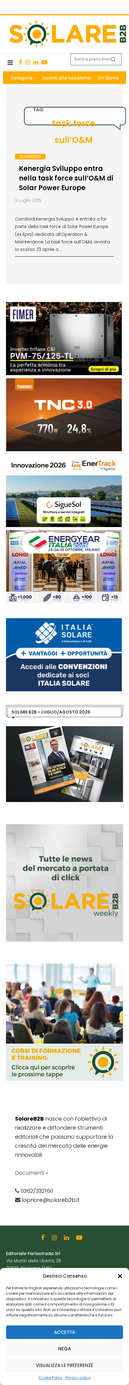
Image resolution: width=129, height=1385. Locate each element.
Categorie (21, 78)
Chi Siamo (108, 78)
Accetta (64, 1332)
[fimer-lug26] (64, 305)
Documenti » (31, 1173)
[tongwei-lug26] (64, 381)
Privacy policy (78, 1377)
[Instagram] (27, 62)
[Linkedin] (35, 62)
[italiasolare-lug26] (64, 621)
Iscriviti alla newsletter (67, 78)
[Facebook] (20, 62)
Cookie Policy (50, 1377)
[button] (120, 1276)
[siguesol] (64, 457)
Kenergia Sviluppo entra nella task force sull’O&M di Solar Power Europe (66, 178)
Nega (64, 1349)
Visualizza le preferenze (64, 1365)
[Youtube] (44, 62)
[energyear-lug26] (64, 533)
